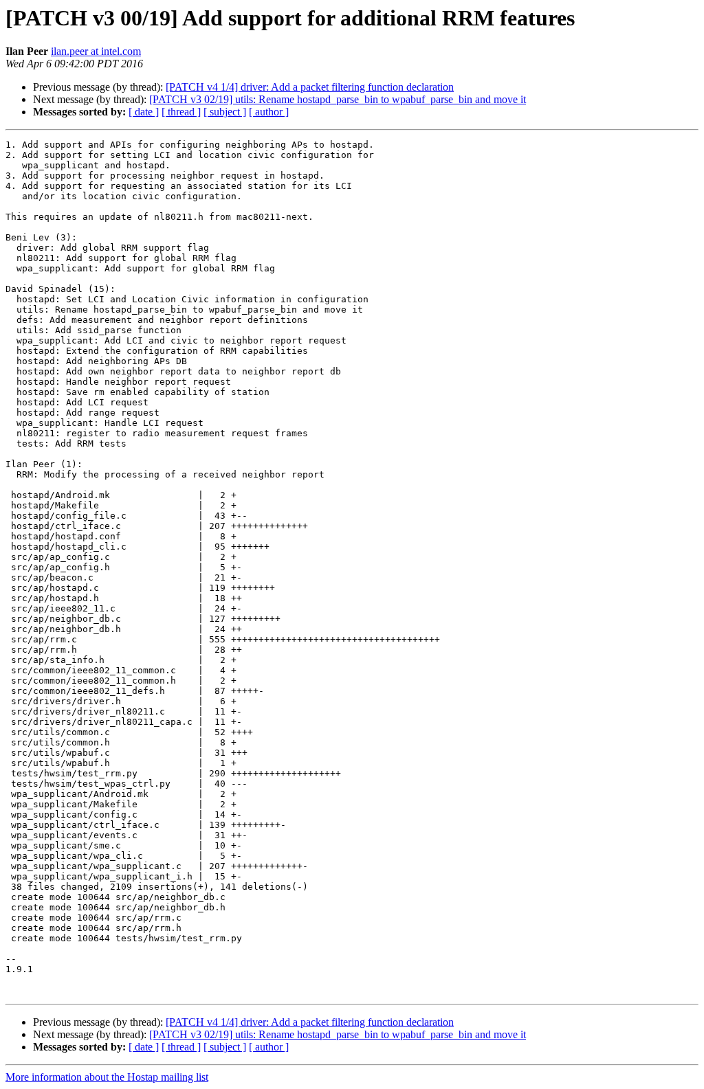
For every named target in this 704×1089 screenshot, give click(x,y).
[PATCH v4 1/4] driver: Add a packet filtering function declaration (310, 87)
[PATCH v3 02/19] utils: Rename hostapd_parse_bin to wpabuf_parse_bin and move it (337, 99)
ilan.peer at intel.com (96, 51)
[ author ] (269, 111)
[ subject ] (225, 111)
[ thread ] (181, 111)
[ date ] (144, 111)
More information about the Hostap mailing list (107, 1077)
